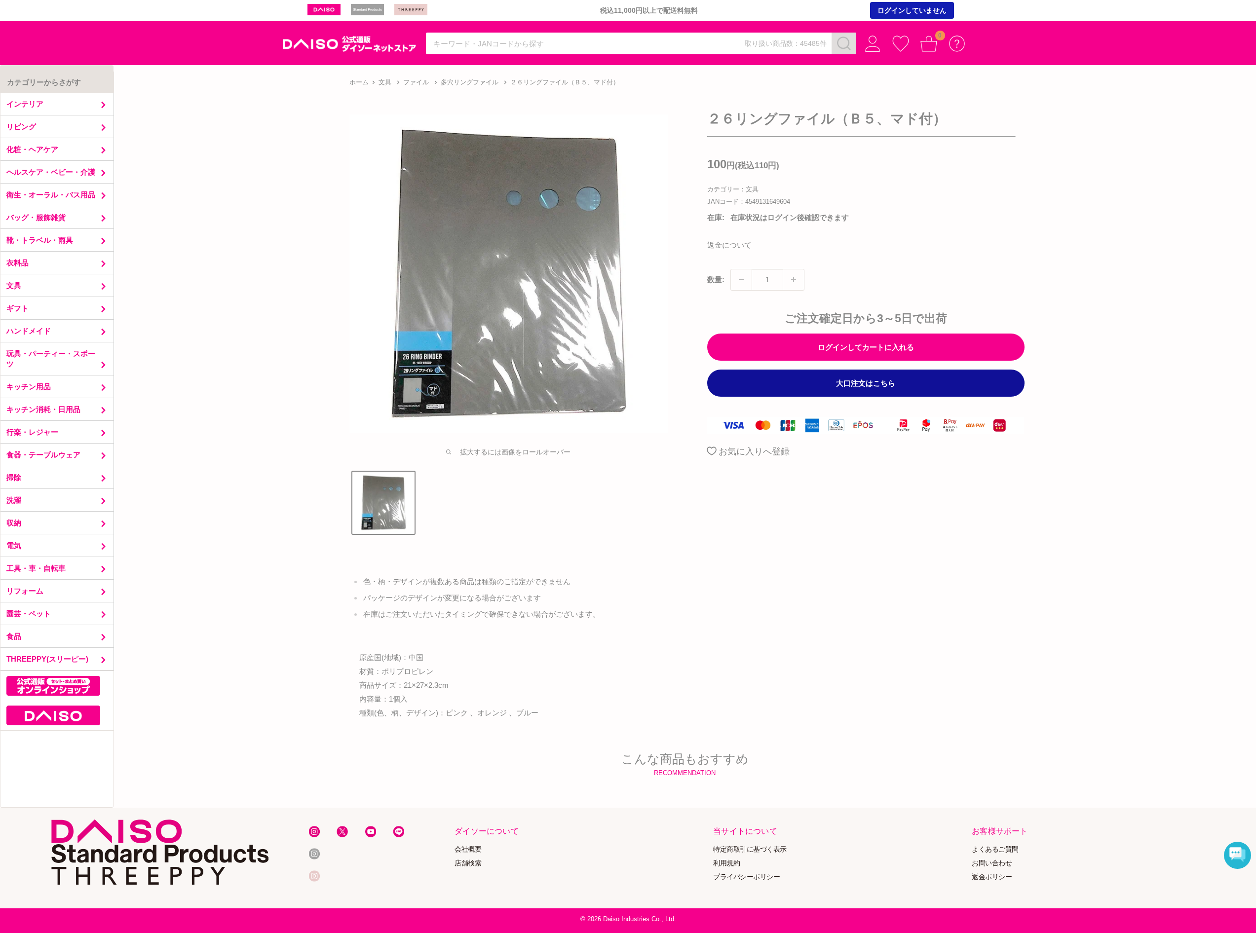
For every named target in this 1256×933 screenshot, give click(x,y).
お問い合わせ (992, 862)
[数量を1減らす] (741, 279)
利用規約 (726, 862)
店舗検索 (468, 862)
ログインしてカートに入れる (866, 347)
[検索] (844, 43)
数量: (715, 279)
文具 (385, 82)
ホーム (359, 82)
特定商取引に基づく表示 (750, 849)
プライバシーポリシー (746, 876)
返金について (729, 245)
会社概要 (468, 849)
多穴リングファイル (469, 82)
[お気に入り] (901, 43)
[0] (929, 43)
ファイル (416, 82)
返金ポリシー (992, 876)
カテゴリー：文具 (733, 189)
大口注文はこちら (865, 383)
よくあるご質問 (995, 849)
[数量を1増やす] (793, 279)
